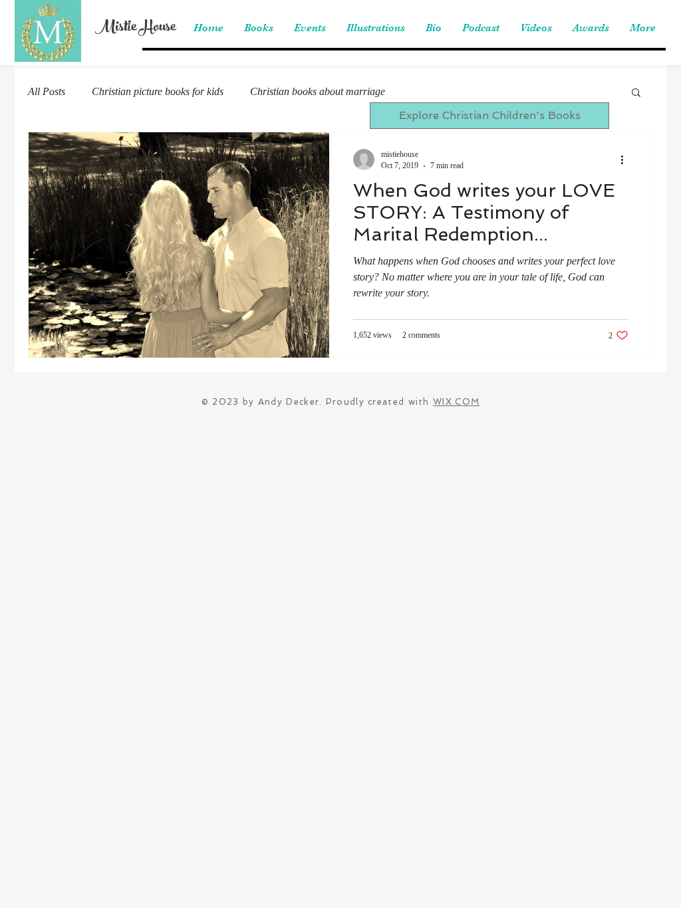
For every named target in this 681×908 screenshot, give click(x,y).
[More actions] (626, 160)
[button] (636, 93)
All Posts (46, 91)
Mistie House (135, 28)
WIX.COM (456, 402)
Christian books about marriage (317, 91)
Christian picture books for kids (157, 91)
